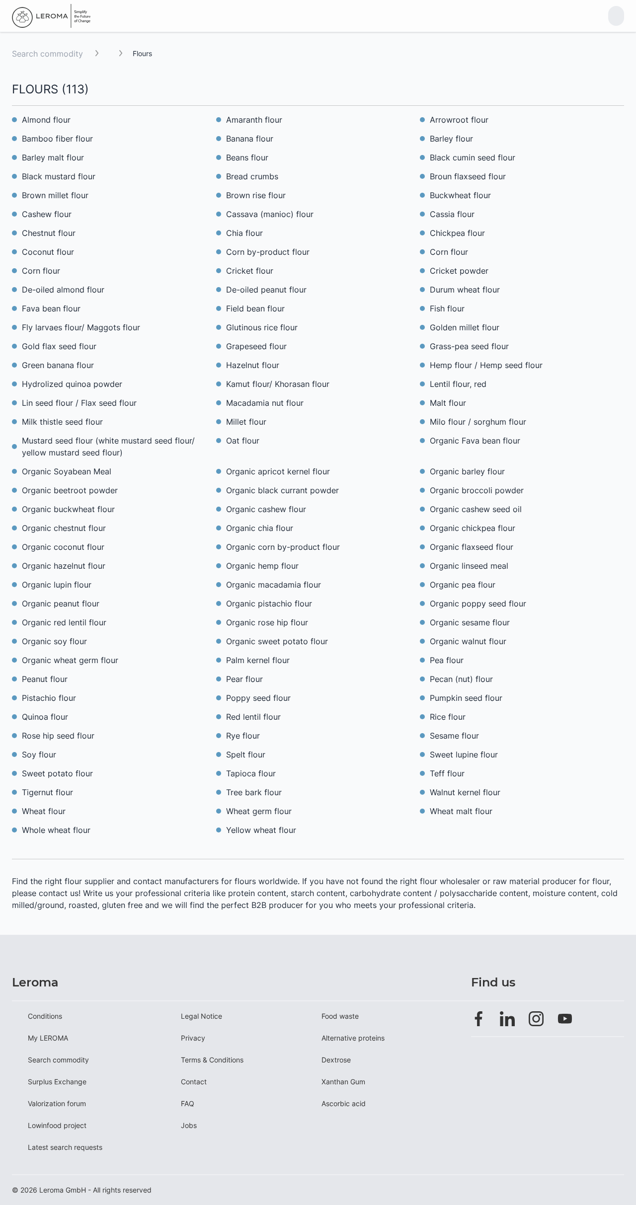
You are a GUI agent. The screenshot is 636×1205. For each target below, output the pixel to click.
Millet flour (246, 422)
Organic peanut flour (60, 603)
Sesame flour (454, 736)
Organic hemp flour (262, 566)
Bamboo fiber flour (57, 139)
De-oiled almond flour (63, 290)
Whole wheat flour (56, 830)
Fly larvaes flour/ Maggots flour (81, 327)
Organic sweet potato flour (277, 641)
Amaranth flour (254, 120)
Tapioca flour (251, 773)
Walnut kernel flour (465, 792)
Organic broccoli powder (477, 490)
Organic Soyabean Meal (66, 471)
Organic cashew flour (266, 509)
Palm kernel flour (258, 660)
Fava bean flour (51, 308)
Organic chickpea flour (472, 528)
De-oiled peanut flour (266, 290)
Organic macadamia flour (273, 585)
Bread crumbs (252, 176)
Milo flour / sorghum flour (478, 422)
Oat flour (242, 441)
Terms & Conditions (212, 1059)
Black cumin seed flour (472, 157)
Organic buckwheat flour (68, 509)
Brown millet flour (55, 195)
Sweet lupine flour (464, 754)
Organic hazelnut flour (63, 566)
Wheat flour (44, 811)
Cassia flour (452, 214)
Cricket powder (459, 271)
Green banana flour (58, 365)
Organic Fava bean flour (475, 441)
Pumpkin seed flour (466, 698)
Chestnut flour (49, 233)
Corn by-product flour (268, 252)
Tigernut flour (47, 792)
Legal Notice (201, 1016)
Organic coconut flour (63, 547)
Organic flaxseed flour (471, 547)
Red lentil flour (253, 717)
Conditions (45, 1016)
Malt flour (448, 403)
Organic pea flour (462, 585)
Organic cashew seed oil (476, 509)
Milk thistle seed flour (62, 422)
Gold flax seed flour (59, 346)
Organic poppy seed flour (478, 603)
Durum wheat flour (465, 290)
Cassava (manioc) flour (270, 214)
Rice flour (448, 717)
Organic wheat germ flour (70, 660)
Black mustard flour (58, 176)
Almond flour (46, 120)
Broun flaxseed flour (468, 176)
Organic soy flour (54, 641)
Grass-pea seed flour (469, 346)
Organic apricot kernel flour (278, 471)
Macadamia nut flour (265, 403)
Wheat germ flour (259, 811)
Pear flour (244, 679)
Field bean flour (255, 308)
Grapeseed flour (256, 346)
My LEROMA (48, 1038)
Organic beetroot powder (70, 490)
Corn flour (449, 252)
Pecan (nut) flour (461, 679)
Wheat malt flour (461, 811)
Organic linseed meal (469, 566)
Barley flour (451, 139)
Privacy (193, 1038)
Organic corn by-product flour (283, 547)
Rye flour (243, 736)
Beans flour (247, 157)
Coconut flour (48, 252)
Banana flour (249, 139)
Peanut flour (45, 679)
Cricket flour (249, 271)
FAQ (187, 1103)
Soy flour (39, 754)
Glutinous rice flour (262, 327)
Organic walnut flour (468, 641)
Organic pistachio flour (269, 603)
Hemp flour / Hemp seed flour (486, 365)
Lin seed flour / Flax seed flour (79, 403)
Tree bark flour (254, 792)
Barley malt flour (53, 157)
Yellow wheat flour (261, 830)
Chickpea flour (457, 233)
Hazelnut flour (252, 365)
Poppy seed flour (258, 698)
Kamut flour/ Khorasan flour (277, 384)
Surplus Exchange (57, 1081)
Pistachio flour (49, 698)
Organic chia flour (259, 528)
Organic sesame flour (470, 622)
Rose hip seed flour (58, 736)
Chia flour (244, 233)
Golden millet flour (464, 327)
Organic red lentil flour (64, 622)
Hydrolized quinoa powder (72, 384)
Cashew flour (47, 214)
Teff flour (447, 773)
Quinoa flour (45, 717)
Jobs (189, 1125)
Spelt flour (245, 754)
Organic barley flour (467, 471)
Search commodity (47, 54)
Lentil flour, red (458, 384)
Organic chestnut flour (64, 528)
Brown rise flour (256, 195)
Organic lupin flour (56, 585)
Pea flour (447, 660)
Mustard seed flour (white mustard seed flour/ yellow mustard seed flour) (108, 446)
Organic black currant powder (282, 490)
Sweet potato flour (57, 773)
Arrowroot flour (459, 120)
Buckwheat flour (460, 195)
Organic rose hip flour (267, 622)
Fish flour (447, 308)
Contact (194, 1081)
